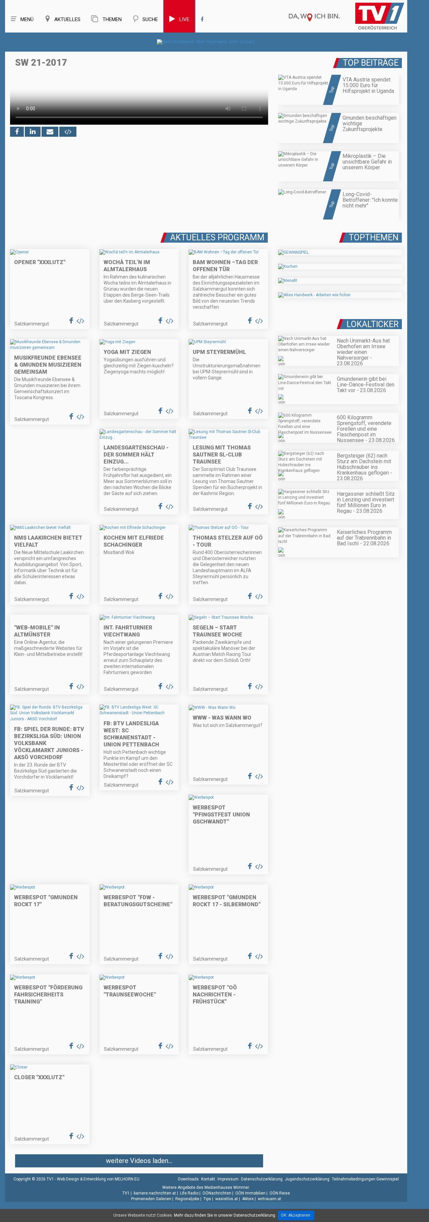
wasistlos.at (226, 1199)
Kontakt (208, 1179)
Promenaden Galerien (151, 1199)
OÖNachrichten (216, 1193)
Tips (207, 1199)
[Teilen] (50, 132)
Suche (150, 19)
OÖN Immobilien (250, 1193)
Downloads (188, 1179)
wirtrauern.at (269, 1199)
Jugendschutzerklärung (307, 1179)
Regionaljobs (187, 1199)
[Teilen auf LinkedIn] (33, 132)
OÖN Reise (279, 1193)
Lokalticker (373, 324)
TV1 (126, 1193)
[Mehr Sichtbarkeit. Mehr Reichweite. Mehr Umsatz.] (206, 42)
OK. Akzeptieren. (296, 1215)
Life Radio (189, 1193)
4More (248, 1199)
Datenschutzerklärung (262, 1179)
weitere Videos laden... (139, 1161)
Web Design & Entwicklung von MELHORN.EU (98, 1179)
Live (184, 19)
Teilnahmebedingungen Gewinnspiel (365, 1179)
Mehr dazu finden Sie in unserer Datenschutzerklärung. (225, 1215)
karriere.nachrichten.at (155, 1193)
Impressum (228, 1179)
